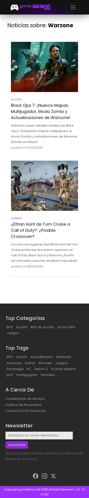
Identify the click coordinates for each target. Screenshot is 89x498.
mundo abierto (63, 369)
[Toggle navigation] (73, 7)
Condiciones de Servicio (25, 398)
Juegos (13, 333)
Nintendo (63, 357)
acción (21, 357)
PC (29, 369)
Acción (21, 327)
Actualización (42, 357)
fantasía (48, 375)
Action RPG (66, 327)
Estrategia (15, 369)
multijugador (26, 375)
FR (83, 489)
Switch (30, 363)
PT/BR (45, 494)
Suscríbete (16, 445)
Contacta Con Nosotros (25, 410)
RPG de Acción (42, 327)
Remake (45, 363)
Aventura (14, 363)
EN (78, 489)
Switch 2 (41, 369)
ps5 (10, 375)
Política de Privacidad (23, 405)
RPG (10, 327)
